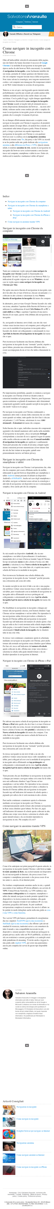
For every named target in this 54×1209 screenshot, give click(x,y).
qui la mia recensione (34, 920)
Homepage (13, 1193)
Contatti (18, 1194)
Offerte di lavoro (35, 1194)
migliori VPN (20, 942)
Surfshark (6, 923)
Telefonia (27, 22)
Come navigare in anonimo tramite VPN (24, 221)
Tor (22, 139)
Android (11, 475)
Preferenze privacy (34, 1196)
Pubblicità (25, 1194)
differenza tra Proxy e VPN (25, 145)
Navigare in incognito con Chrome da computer (27, 201)
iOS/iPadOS (17, 478)
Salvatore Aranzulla (10, 55)
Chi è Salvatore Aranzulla (26, 1193)
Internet (35, 22)
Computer (19, 22)
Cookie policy (22, 1196)
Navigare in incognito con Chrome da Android (31, 211)
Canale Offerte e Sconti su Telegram (25, 34)
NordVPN (21, 920)
